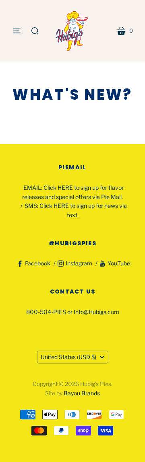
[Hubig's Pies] (72, 31)
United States (68, 356)
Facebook (37, 263)
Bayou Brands (82, 393)
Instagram (79, 263)
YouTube (119, 263)
